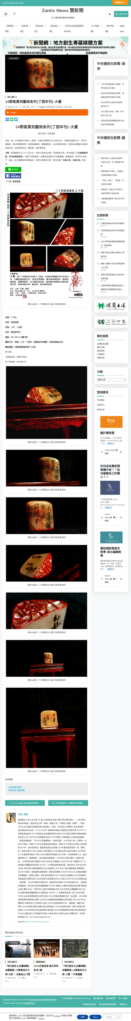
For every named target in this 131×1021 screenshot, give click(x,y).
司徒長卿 (59, 107)
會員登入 (101, 405)
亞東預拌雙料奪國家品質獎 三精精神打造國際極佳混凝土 (112, 287)
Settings (109, 1017)
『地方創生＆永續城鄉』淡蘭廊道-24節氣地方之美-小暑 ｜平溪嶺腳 (75, 970)
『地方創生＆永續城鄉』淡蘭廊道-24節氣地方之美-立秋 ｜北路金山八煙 (18, 970)
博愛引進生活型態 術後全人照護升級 (112, 254)
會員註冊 (101, 409)
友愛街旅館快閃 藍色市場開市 (112, 223)
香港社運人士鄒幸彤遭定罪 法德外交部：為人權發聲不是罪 (112, 162)
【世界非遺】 (109, 29)
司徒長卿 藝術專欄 (16, 790)
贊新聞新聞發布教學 (107, 1004)
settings (57, 1016)
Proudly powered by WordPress (42, 1000)
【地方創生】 (38, 29)
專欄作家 (123, 1004)
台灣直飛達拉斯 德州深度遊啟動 (112, 232)
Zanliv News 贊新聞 (63, 10)
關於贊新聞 (98, 998)
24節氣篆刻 (50, 107)
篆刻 (70, 107)
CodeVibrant (29, 1003)
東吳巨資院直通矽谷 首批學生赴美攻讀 (112, 276)
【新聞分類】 (9, 29)
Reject (95, 1017)
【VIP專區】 (24, 29)
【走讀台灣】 (53, 29)
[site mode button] (110, 14)
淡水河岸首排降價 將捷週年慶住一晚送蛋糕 (112, 243)
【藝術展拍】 (40, 962)
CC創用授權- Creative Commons (76, 998)
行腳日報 (52, 974)
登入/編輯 (123, 998)
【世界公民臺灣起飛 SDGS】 (74, 29)
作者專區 (101, 400)
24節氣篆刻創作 (15, 787)
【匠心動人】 (12, 97)
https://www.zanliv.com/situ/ (37, 922)
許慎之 (23, 978)
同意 (82, 1017)
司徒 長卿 (25, 107)
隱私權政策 (111, 998)
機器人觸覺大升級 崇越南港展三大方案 (112, 265)
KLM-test (122, 29)
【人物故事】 (94, 29)
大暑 (65, 107)
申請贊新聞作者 (89, 1004)
